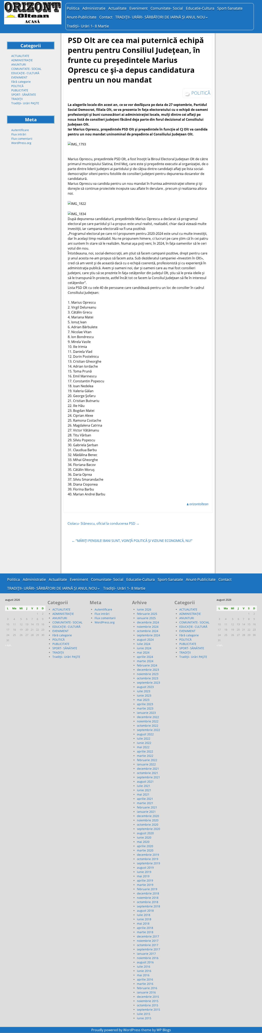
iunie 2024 (144, 648)
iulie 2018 (143, 915)
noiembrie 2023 (147, 674)
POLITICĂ (17, 86)
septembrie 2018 (148, 906)
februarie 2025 (147, 614)
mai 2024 (143, 652)
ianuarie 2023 (146, 713)
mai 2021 (143, 794)
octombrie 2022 (147, 726)
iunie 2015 (144, 1018)
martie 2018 (145, 932)
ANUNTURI (18, 64)
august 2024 (145, 639)
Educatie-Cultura (200, 8)
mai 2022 (143, 747)
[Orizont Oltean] (32, 12)
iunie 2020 (144, 837)
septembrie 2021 (148, 777)
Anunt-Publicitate (81, 17)
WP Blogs (164, 1030)
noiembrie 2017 (147, 941)
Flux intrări (18, 134)
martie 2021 (145, 803)
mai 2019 (143, 876)
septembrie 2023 (148, 683)
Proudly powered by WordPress (115, 1030)
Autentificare (20, 130)
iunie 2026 (144, 609)
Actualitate (117, 8)
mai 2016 (143, 975)
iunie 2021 (144, 790)
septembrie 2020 (148, 829)
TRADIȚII (17, 99)
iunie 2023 (144, 695)
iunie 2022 (144, 743)
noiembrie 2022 (147, 721)
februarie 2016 (147, 988)
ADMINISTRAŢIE (22, 60)
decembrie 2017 (148, 936)
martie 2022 (145, 756)
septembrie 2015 (148, 1009)
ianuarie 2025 (146, 618)
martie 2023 (145, 708)
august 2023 (145, 687)
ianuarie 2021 (146, 812)
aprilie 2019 (145, 880)
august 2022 (145, 734)
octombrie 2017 (147, 945)
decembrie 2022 (148, 717)
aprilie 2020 (145, 846)
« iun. (8, 645)
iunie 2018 (144, 919)
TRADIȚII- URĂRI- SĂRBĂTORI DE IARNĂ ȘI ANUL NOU (160, 17)
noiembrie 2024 (147, 627)
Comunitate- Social (166, 8)
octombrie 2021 (147, 773)
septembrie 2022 (148, 730)
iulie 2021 (143, 786)
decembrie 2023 (148, 670)
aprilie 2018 (145, 928)
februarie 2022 (147, 760)
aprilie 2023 (145, 704)
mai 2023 (143, 700)
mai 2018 (143, 923)
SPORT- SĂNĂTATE (23, 94)
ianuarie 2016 (146, 992)
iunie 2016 (144, 971)
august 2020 (145, 833)
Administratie (93, 8)
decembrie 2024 (148, 622)
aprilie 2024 (145, 657)
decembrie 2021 (148, 769)
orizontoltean (198, 504)
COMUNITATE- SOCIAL (26, 69)
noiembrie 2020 (147, 820)
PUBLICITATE (19, 90)
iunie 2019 (144, 872)
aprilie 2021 (145, 799)
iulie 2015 (143, 1014)
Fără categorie (21, 82)
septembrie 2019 (148, 863)
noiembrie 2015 (147, 1001)
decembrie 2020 (148, 816)
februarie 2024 (147, 665)
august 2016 (145, 962)
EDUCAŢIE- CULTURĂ (25, 73)
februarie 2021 (147, 807)
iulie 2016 (143, 966)
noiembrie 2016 (147, 958)
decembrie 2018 (148, 893)
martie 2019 (145, 885)
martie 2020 (145, 850)
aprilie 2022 (145, 751)
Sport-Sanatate (230, 8)
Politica (73, 8)
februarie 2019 (147, 889)
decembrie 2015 (148, 997)
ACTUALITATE (20, 56)
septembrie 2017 (148, 949)
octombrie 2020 (147, 824)
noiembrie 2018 (147, 898)
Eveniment (138, 8)
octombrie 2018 (147, 902)
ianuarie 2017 (146, 954)
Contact (105, 17)
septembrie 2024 (148, 635)
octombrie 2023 (147, 678)
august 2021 (145, 781)
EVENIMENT (19, 77)
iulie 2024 (143, 644)
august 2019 (145, 868)
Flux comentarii (21, 139)
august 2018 (145, 911)
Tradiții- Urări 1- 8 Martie (88, 26)
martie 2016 (145, 984)
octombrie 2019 (147, 859)
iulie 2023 (143, 691)
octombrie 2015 (147, 1005)
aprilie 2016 (145, 979)
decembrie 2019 (148, 855)
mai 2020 (143, 842)
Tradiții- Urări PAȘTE (25, 103)
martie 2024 (145, 661)
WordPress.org (21, 143)
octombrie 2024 (147, 631)
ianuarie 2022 (146, 764)
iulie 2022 (143, 738)
